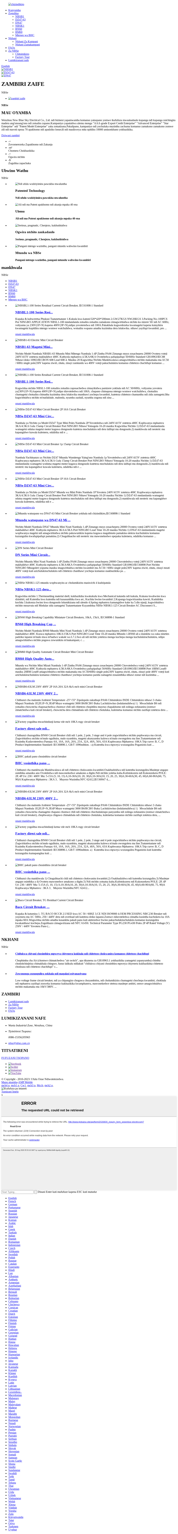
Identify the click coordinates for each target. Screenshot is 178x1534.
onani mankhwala (25, 334)
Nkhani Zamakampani (27, 44)
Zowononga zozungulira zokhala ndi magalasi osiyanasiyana (50, 973)
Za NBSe (13, 50)
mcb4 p (5, 1085)
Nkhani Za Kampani (26, 41)
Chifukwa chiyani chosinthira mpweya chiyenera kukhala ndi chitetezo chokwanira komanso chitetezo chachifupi (82, 953)
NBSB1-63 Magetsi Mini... (34, 347)
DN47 (18, 22)
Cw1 (23, 1085)
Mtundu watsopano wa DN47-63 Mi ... (43, 520)
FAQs (11, 47)
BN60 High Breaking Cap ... (35, 624)
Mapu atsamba (9, 1082)
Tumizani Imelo (10, 1091)
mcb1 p (15, 1085)
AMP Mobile (25, 1082)
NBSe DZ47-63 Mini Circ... (34, 416)
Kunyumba (14, 10)
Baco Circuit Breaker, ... (32, 907)
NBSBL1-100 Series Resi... (34, 312)
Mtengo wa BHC (24, 35)
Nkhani (12, 38)
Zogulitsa (13, 13)
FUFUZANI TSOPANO (15, 1057)
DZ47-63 (20, 19)
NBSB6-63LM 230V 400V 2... (36, 693)
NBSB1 (19, 16)
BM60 (18, 32)
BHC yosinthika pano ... (32, 763)
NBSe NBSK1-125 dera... (33, 589)
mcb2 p (48, 1085)
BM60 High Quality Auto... (34, 659)
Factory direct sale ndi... (32, 728)
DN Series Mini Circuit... (32, 555)
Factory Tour (22, 57)
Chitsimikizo (22, 53)
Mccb (40, 1085)
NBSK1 (19, 25)
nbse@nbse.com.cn (19, 1043)
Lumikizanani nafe (18, 60)
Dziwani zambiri (10, 135)
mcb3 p (31, 1085)
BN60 (18, 28)
